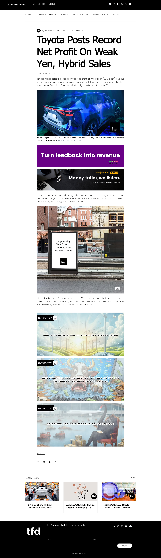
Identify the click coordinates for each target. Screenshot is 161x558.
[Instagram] (122, 4)
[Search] (135, 4)
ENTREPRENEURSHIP (80, 14)
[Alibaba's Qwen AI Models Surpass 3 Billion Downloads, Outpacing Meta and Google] (119, 491)
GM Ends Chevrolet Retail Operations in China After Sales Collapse (40, 506)
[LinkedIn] (118, 4)
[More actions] (122, 30)
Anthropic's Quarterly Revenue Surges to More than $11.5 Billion (80, 506)
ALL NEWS (28, 14)
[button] (133, 14)
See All (133, 477)
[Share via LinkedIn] (49, 462)
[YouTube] (130, 4)
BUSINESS (64, 14)
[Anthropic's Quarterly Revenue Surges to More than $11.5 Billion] (81, 491)
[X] (126, 4)
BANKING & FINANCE (100, 14)
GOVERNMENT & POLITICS (46, 14)
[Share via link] (55, 462)
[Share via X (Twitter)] (44, 462)
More (114, 14)
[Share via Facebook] (38, 462)
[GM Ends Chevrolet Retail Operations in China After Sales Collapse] (42, 491)
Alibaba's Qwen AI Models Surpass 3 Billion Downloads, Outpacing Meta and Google (118, 506)
